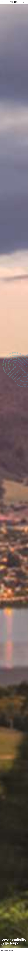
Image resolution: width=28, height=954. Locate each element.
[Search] (26, 1)
